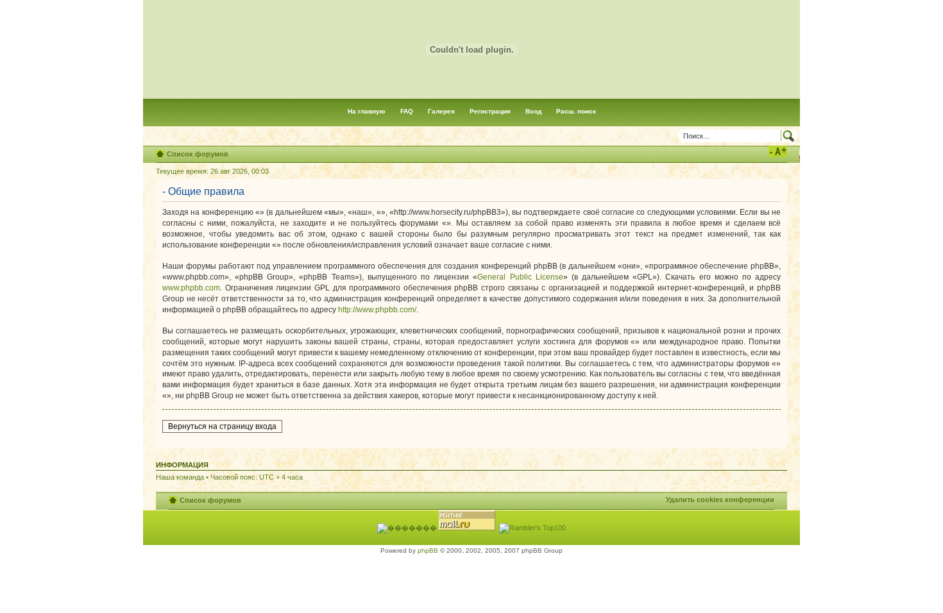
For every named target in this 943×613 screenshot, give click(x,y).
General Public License (520, 277)
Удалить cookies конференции (720, 499)
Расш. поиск (576, 111)
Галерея (441, 111)
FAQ (406, 111)
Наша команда (180, 477)
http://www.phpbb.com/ (377, 309)
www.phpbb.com (191, 287)
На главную (367, 111)
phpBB (428, 550)
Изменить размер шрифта (778, 151)
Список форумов (197, 154)
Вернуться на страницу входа (222, 426)
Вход (533, 111)
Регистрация (490, 111)
